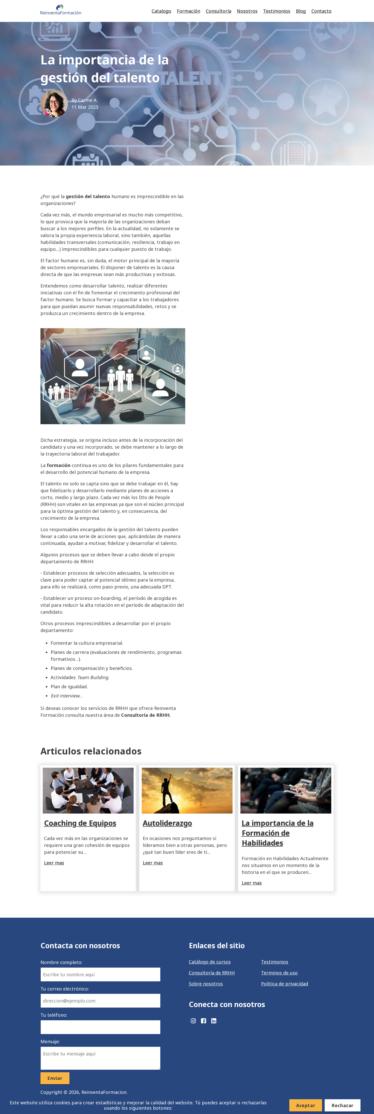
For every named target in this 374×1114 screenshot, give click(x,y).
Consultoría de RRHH (212, 973)
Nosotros (247, 11)
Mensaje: (50, 1041)
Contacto (321, 11)
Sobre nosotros (206, 984)
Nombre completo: (61, 962)
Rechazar (343, 1105)
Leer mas (54, 863)
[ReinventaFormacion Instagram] (194, 1023)
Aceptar (305, 1105)
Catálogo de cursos (210, 962)
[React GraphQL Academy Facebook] (204, 1023)
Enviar (55, 1078)
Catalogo (161, 11)
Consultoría (218, 11)
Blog (301, 11)
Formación (188, 11)
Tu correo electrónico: (64, 989)
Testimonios (276, 11)
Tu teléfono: (53, 1015)
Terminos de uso (279, 973)
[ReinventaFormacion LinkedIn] (213, 1023)
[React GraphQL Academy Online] (60, 11)
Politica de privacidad (284, 984)
